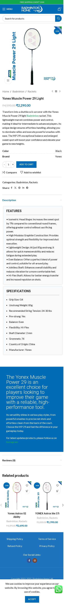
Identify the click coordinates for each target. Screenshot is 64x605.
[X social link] (15, 188)
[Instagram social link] (34, 560)
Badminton (18, 91)
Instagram (12, 441)
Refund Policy (14, 545)
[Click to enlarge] (8, 80)
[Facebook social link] (11, 188)
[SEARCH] (58, 18)
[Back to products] (56, 91)
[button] (27, 491)
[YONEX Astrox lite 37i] (47, 495)
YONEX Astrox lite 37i (47, 513)
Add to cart (26, 164)
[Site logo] (32, 8)
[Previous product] (52, 91)
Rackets (32, 91)
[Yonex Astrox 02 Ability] (16, 495)
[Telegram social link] (27, 188)
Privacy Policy (47, 545)
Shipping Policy (15, 538)
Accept (32, 599)
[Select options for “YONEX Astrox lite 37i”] (57, 491)
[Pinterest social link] (19, 188)
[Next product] (60, 91)
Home (5, 91)
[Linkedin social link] (23, 188)
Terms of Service (47, 538)
